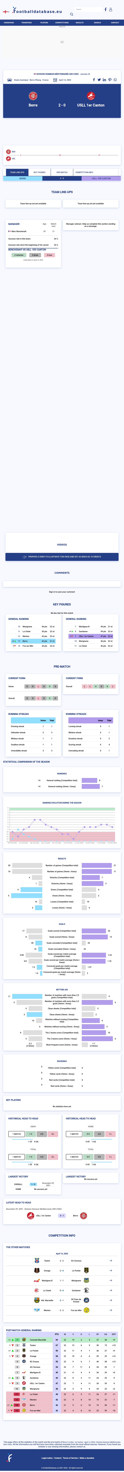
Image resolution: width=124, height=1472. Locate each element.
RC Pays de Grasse (76, 1300)
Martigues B (47, 1280)
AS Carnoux (76, 1261)
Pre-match (62, 172)
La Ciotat (47, 1290)
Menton (47, 1310)
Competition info (84, 172)
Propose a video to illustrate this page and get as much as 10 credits (64, 557)
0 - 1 (62, 1216)
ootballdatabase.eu (39, 11)
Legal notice (47, 1458)
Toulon (47, 1261)
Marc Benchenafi (19, 231)
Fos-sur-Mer (76, 1310)
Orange (47, 1271)
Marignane (76, 1280)
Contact (57, 1458)
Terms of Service (70, 1458)
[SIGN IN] (110, 9)
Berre (75, 1216)
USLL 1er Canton (43, 1216)
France (46, 80)
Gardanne (76, 1290)
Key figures (39, 172)
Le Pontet (76, 1271)
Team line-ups (17, 172)
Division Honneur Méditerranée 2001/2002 (58, 74)
